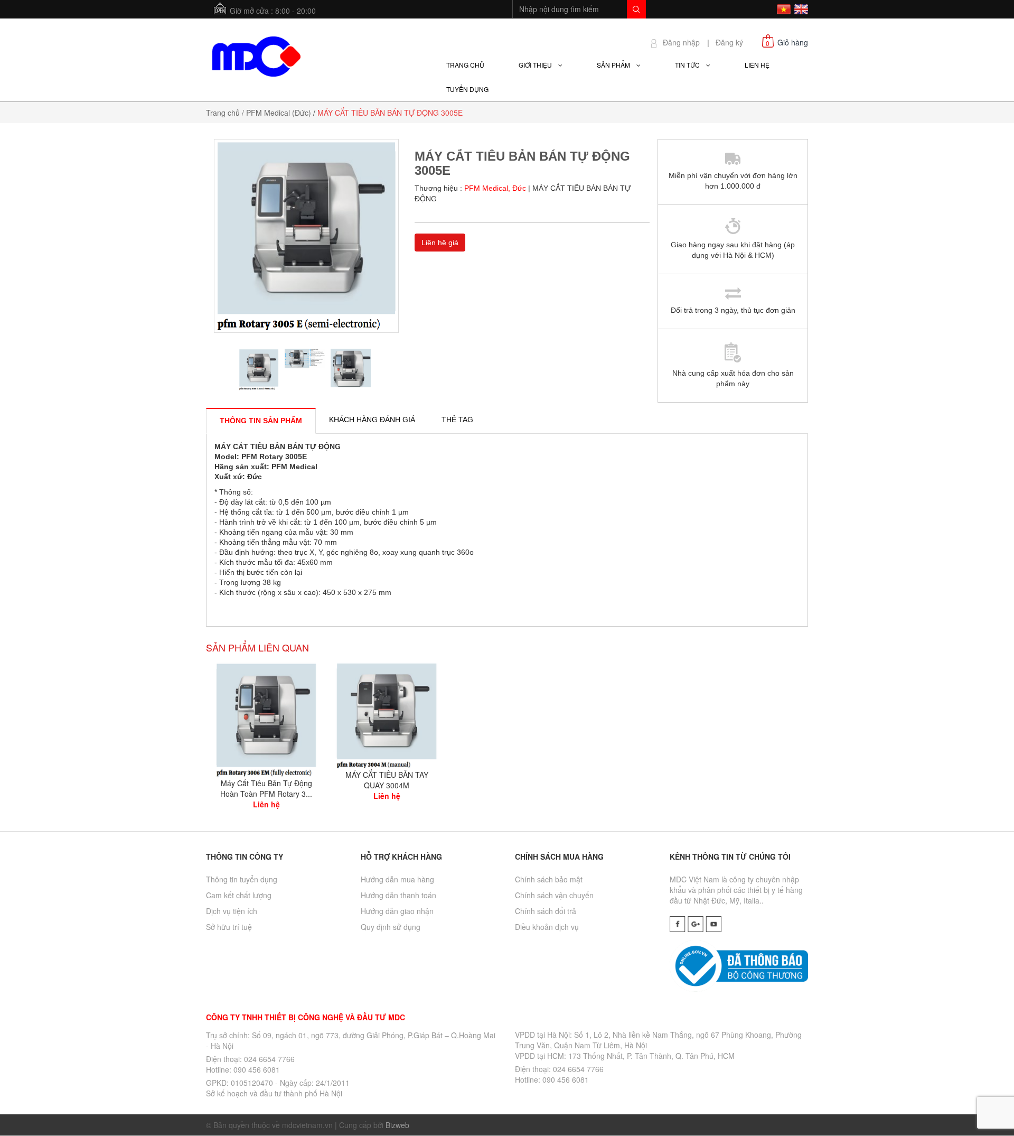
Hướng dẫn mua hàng (397, 879)
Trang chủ (223, 112)
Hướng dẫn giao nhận (397, 911)
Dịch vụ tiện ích (231, 911)
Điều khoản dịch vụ (547, 926)
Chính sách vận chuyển (554, 895)
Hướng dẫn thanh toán (398, 895)
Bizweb (397, 1125)
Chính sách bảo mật (549, 879)
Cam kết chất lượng (238, 895)
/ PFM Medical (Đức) (276, 112)
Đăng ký (729, 42)
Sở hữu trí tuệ (229, 926)
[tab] (261, 420)
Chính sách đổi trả (545, 911)
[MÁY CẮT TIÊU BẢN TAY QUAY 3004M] (386, 714)
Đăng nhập (681, 42)
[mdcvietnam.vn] (256, 55)
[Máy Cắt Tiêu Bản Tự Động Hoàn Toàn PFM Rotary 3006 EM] (266, 718)
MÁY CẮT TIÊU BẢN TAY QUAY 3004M (386, 779)
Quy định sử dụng (390, 926)
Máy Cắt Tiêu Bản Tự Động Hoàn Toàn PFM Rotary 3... (266, 788)
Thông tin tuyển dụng (241, 879)
